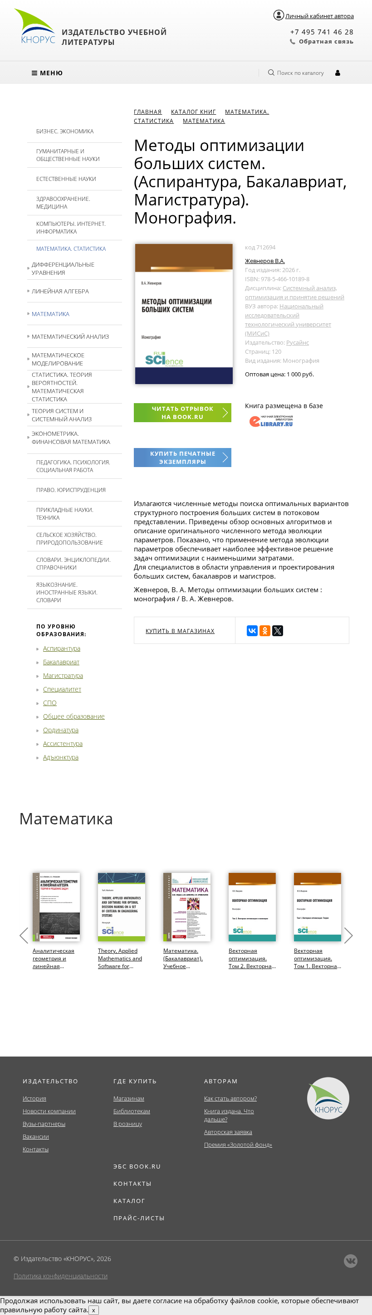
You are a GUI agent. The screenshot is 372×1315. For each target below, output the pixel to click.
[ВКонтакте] (252, 630)
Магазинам (128, 1098)
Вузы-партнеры (44, 1124)
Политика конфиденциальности (61, 1275)
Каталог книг (193, 112)
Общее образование (74, 716)
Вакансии (36, 1136)
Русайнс (297, 342)
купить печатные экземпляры (182, 457)
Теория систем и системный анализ (62, 415)
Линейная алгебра (60, 291)
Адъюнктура (60, 757)
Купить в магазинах (180, 631)
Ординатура (60, 730)
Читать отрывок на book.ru (183, 412)
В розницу (127, 1124)
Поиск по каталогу (300, 73)
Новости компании (49, 1111)
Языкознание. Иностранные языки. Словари (67, 592)
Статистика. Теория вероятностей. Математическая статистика (62, 386)
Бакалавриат (61, 662)
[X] (277, 630)
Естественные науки (66, 179)
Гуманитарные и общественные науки (68, 155)
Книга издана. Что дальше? (229, 1115)
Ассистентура (63, 743)
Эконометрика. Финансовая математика (71, 437)
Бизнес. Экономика (64, 131)
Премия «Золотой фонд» (238, 1144)
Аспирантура (61, 648)
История (34, 1098)
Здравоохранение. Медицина (63, 202)
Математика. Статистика (71, 249)
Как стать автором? (230, 1098)
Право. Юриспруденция (71, 490)
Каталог (129, 1201)
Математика (50, 314)
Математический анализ (70, 336)
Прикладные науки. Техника (64, 513)
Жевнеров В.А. (265, 261)
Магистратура (63, 675)
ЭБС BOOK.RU (137, 1166)
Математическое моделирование (58, 359)
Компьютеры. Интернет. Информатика (71, 227)
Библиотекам (131, 1111)
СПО (50, 702)
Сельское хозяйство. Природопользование (69, 538)
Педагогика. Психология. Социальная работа (73, 466)
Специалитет (62, 689)
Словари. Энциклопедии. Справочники (73, 563)
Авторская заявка (228, 1132)
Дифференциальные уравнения (63, 268)
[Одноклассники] (264, 630)
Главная (148, 112)
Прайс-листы (139, 1218)
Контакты (36, 1149)
